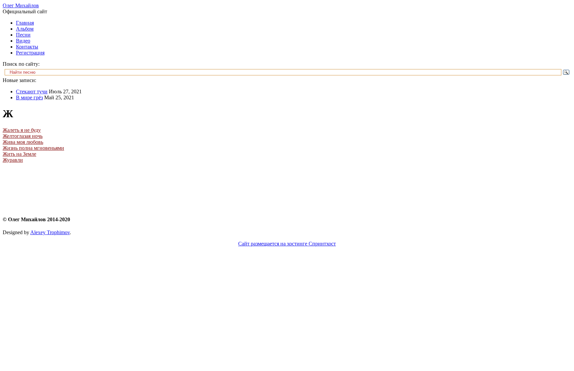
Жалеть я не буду (22, 130)
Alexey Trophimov (50, 232)
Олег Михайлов (21, 5)
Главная (25, 23)
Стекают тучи (32, 91)
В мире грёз (29, 97)
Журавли (13, 160)
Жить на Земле (19, 154)
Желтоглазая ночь (23, 136)
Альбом (25, 29)
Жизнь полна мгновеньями (33, 148)
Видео (23, 41)
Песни (23, 35)
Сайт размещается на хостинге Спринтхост (287, 243)
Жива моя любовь (23, 142)
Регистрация (30, 52)
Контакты (27, 46)
